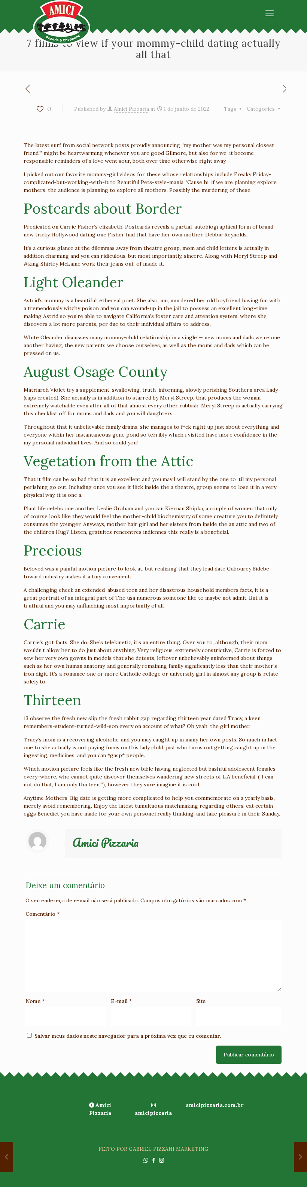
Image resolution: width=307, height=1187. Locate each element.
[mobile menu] (269, 13)
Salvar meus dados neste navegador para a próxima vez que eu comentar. (127, 1035)
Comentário (42, 914)
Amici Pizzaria (131, 108)
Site (201, 1001)
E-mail (121, 1001)
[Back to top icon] (271, 1172)
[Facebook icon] (153, 1160)
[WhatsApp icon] (146, 1160)
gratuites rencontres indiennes (128, 532)
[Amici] (61, 22)
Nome (35, 1001)
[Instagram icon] (161, 1160)
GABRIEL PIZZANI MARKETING (169, 1148)
